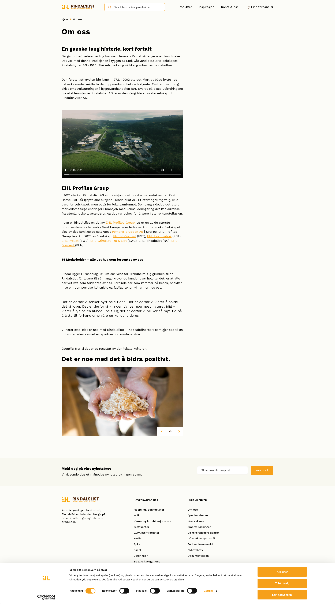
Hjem (65, 19)
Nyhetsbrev (195, 550)
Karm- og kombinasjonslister (153, 521)
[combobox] (134, 7)
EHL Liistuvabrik (159, 236)
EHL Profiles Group (120, 222)
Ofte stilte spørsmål (201, 538)
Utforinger (141, 555)
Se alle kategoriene (147, 561)
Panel (137, 550)
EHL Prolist (70, 240)
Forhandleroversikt (200, 544)
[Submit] (108, 7)
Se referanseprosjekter (203, 532)
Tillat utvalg (282, 583)
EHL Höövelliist (124, 236)
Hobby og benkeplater (149, 509)
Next (179, 431)
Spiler (138, 544)
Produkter (185, 7)
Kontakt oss (230, 7)
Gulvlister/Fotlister (146, 532)
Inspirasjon (206, 7)
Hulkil (137, 515)
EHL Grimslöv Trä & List (108, 240)
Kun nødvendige (282, 594)
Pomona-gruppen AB (127, 231)
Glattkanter (141, 527)
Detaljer (208, 590)
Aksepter (282, 571)
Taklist (138, 538)
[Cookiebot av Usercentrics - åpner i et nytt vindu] (46, 597)
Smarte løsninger (199, 527)
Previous (161, 431)
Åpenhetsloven (198, 515)
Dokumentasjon (198, 555)
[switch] (124, 591)
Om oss (193, 509)
